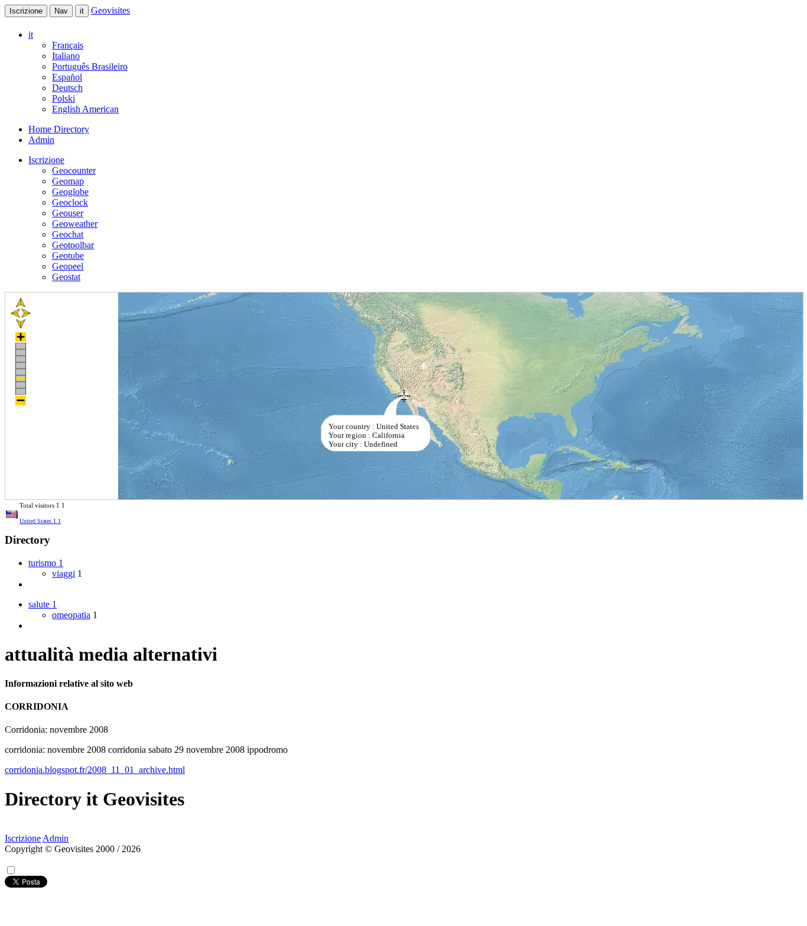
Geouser (67, 213)
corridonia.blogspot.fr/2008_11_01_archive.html (95, 770)
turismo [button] (45, 563)
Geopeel (67, 266)
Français (67, 45)
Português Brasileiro (90, 66)
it (82, 11)
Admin (41, 140)
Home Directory (58, 129)
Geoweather (74, 224)
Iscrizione (26, 11)
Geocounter (74, 170)
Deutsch (67, 88)
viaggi (63, 573)
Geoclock (70, 202)
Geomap (68, 181)
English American (85, 109)
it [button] (30, 35)
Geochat (67, 234)
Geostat (66, 277)
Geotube (68, 256)
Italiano (66, 56)
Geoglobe (70, 192)
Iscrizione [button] (46, 160)
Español (67, 77)
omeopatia (71, 615)
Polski (63, 98)
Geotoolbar (73, 245)
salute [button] (42, 604)
